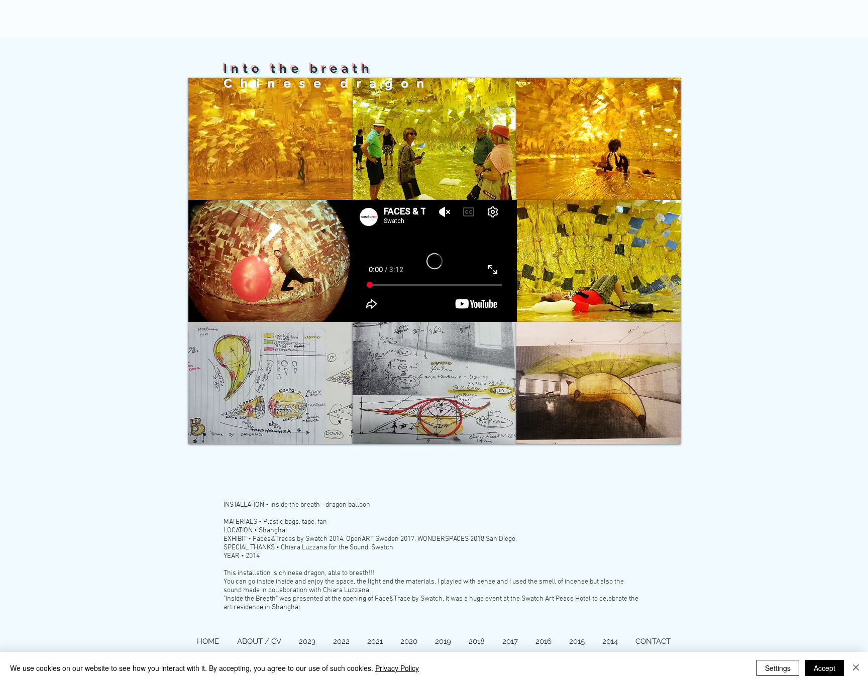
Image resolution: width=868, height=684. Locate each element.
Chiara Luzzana (346, 590)
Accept (824, 668)
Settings (778, 668)
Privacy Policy (397, 668)
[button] (270, 139)
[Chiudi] (856, 668)
